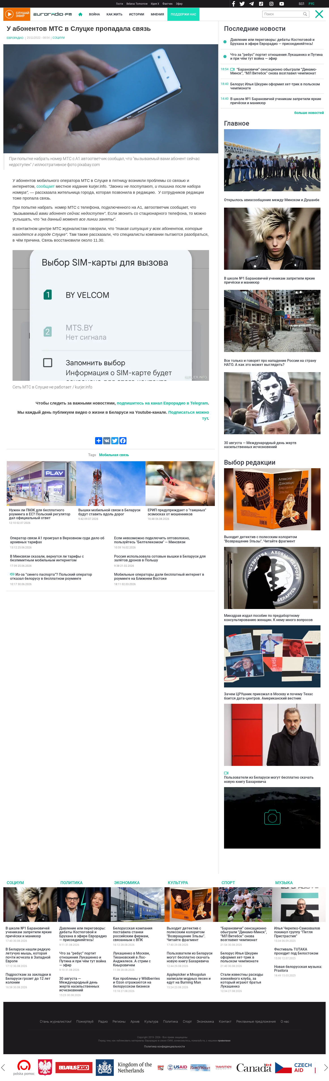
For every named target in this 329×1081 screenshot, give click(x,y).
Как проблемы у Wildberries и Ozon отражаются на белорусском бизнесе (136, 982)
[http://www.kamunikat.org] (176, 1067)
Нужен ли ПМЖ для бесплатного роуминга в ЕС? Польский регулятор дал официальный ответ (39, 514)
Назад (3, 1067)
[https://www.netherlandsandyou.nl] (100, 1067)
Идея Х (155, 3)
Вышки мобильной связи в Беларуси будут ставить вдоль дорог (109, 512)
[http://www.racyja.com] (136, 1067)
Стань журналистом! (55, 1022)
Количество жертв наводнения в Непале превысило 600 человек (269, 855)
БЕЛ (301, 4)
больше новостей (309, 113)
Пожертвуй (84, 1022)
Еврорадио (15, 38)
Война (94, 14)
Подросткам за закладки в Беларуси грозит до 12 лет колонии (28, 978)
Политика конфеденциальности (164, 1046)
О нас (285, 1022)
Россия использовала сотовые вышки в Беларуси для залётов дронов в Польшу (160, 558)
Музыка (284, 882)
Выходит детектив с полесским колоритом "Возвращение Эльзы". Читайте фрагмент (260, 539)
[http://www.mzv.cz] (199, 1067)
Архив (134, 1022)
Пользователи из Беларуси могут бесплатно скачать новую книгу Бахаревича (189, 957)
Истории (136, 14)
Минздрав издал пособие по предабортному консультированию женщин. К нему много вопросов (268, 617)
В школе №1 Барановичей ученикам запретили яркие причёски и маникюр (275, 101)
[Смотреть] (232, 69)
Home (80, 14)
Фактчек (167, 3)
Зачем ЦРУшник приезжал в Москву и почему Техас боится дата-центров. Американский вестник (268, 696)
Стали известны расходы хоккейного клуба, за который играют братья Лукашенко (241, 980)
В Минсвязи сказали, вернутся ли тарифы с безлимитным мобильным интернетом (47, 558)
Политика (71, 882)
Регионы (119, 1022)
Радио (103, 1022)
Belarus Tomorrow (136, 3)
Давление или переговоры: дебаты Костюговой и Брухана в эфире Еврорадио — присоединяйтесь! (272, 42)
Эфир (179, 3)
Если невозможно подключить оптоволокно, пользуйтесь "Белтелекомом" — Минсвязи (152, 540)
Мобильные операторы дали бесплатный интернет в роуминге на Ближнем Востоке (159, 576)
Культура (178, 882)
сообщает (45, 186)
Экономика (127, 882)
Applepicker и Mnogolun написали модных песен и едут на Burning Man (189, 978)
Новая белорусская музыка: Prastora (298, 969)
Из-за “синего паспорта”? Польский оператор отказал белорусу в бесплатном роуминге (51, 576)
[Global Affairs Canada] (229, 1067)
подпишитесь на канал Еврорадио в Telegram (162, 403)
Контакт (225, 1022)
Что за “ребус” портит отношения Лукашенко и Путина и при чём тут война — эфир (276, 57)
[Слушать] (12, 574)
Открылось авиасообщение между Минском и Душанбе (271, 200)
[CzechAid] (268, 1067)
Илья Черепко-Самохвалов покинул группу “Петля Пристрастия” (297, 932)
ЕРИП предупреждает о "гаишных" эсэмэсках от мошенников (177, 512)
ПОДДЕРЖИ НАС (183, 14)
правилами (224, 1040)
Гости (119, 3)
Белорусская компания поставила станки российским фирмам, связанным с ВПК (132, 934)
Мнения (157, 14)
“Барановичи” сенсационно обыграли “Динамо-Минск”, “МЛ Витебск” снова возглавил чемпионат (273, 71)
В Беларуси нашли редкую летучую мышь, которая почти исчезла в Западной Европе (28, 955)
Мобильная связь (114, 455)
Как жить (114, 14)
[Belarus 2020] (49, 1067)
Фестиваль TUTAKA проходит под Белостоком (296, 951)
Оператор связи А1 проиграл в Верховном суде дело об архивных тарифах (57, 540)
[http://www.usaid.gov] (152, 1067)
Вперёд (326, 1067)
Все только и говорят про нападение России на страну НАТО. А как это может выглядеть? (270, 362)
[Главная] (52, 14)
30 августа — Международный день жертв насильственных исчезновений (260, 445)
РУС (311, 4)
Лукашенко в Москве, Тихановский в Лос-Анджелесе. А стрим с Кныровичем (132, 959)
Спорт (228, 882)
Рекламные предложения (256, 1022)
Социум (59, 37)
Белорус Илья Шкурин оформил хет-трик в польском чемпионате (275, 86)
